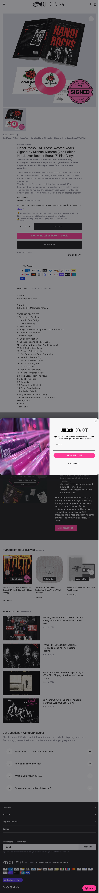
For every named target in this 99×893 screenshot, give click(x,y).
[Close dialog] (95, 421)
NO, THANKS (73, 464)
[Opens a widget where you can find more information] (87, 888)
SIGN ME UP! (73, 455)
